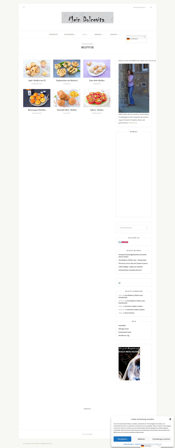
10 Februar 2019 (36, 113)
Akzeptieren (122, 439)
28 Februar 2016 (96, 113)
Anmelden (122, 325)
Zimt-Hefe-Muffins (97, 80)
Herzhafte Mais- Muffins (67, 110)
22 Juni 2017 (66, 113)
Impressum (158, 444)
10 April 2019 (96, 84)
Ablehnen (141, 439)
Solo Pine (37, 443)
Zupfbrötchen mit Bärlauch (67, 80)
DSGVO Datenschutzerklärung (144, 444)
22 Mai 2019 (66, 84)
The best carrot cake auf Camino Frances (133, 263)
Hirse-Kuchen (129, 313)
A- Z (84, 34)
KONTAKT (113, 34)
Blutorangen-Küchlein (37, 110)
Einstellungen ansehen (161, 439)
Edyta (120, 295)
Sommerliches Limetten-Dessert (130, 270)
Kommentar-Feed (125, 332)
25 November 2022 (36, 84)
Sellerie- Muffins (96, 110)
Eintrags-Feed (124, 329)
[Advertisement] (134, 176)
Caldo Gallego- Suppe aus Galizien (131, 267)
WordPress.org (124, 335)
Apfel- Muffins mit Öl (36, 80)
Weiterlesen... (133, 123)
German (134, 39)
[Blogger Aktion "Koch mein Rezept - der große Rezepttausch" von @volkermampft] (129, 364)
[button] (170, 419)
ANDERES (98, 34)
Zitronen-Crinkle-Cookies (134, 306)
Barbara (122, 301)
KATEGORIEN (69, 34)
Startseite (53, 34)
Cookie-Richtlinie (128, 444)
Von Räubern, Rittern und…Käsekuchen (132, 260)
